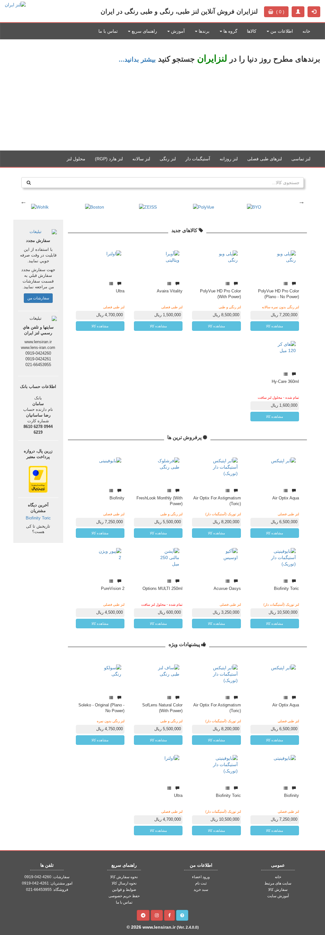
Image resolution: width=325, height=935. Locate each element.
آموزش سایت (278, 896)
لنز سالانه (141, 158)
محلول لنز (76, 158)
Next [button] (301, 201)
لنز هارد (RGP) (109, 158)
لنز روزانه (229, 158)
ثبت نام (201, 883)
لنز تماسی (300, 158)
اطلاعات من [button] (281, 31)
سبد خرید (201, 889)
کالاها (251, 31)
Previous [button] (23, 201)
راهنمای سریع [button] (143, 31)
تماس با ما (108, 31)
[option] (162, 94)
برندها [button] (203, 31)
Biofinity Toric (38, 518)
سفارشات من (38, 298)
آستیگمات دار (197, 158)
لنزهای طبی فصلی (264, 158)
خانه (306, 31)
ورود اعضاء (201, 877)
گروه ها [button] (229, 31)
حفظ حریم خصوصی (124, 896)
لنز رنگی (168, 158)
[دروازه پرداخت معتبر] (38, 479)
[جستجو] (29, 182)
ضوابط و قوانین (124, 889)
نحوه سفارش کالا (124, 877)
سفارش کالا (278, 889)
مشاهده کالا (274, 326)
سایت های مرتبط (277, 883)
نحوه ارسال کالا (124, 883)
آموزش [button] (177, 31)
